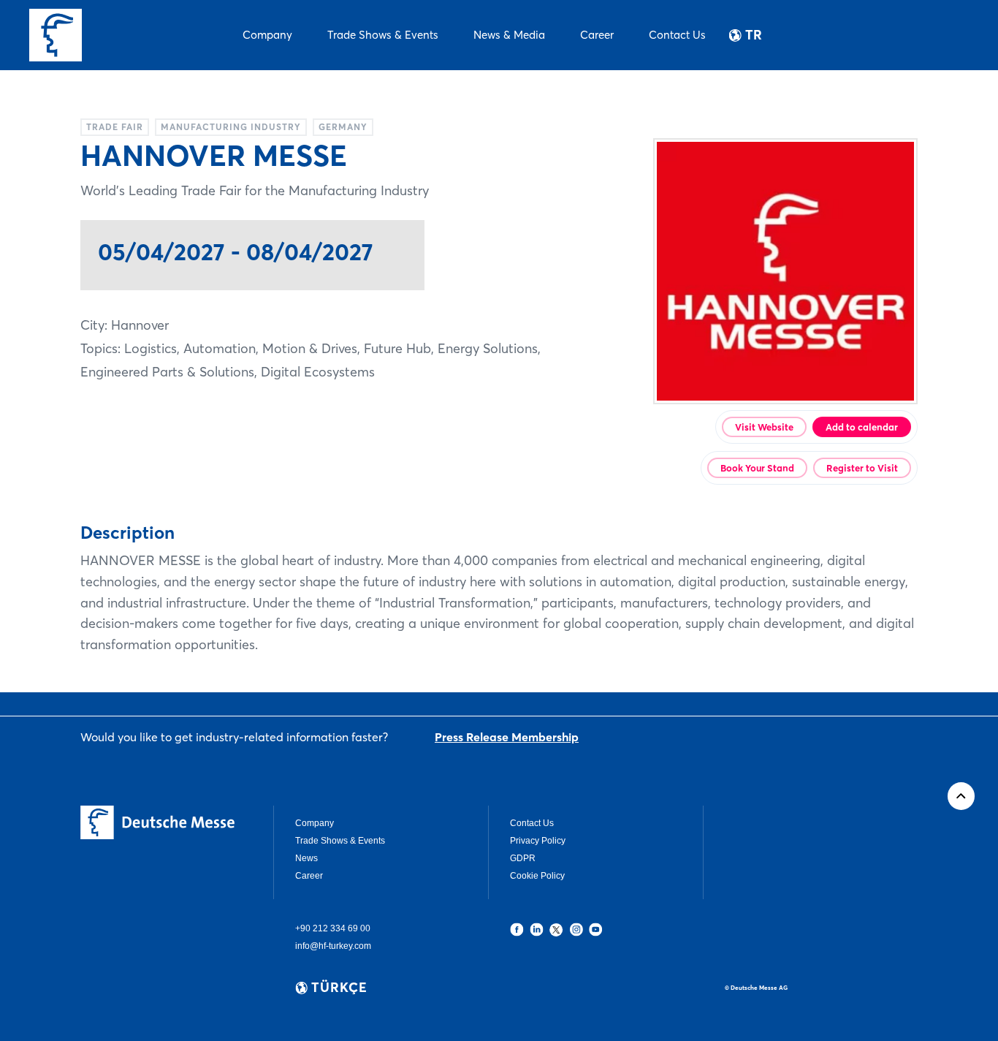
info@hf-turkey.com (333, 946)
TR (753, 35)
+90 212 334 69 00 (332, 928)
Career (597, 35)
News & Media (509, 35)
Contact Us (677, 35)
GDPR (523, 858)
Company (267, 35)
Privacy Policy (537, 841)
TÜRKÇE (339, 987)
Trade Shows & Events (382, 35)
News (306, 858)
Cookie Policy (537, 876)
